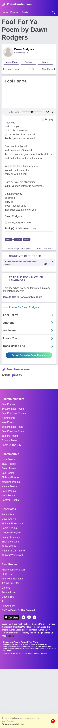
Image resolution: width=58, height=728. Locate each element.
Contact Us (19, 627)
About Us (6, 624)
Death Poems (9, 468)
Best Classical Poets (13, 431)
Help (29, 627)
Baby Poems (9, 463)
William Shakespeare (13, 523)
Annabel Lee (9, 592)
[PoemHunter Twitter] (29, 617)
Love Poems (8, 459)
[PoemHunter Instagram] (34, 617)
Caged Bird (8, 596)
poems (18, 239)
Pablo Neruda (9, 528)
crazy (26, 239)
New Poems (8, 418)
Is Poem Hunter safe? (39, 630)
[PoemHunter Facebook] (24, 617)
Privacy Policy (29, 633)
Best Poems (8, 404)
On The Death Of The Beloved (18, 610)
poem (8, 239)
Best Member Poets (12, 427)
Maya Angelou (9, 519)
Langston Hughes (11, 532)
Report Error (40, 627)
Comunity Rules (11, 633)
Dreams (6, 587)
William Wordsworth (13, 555)
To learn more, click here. (13, 724)
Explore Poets (9, 440)
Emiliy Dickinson (11, 537)
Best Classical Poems (14, 413)
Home (5, 12)
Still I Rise (7, 574)
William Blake (9, 546)
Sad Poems (8, 473)
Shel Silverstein (10, 541)
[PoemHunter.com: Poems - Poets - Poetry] (17, 4)
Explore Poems (10, 435)
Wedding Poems (11, 482)
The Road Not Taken (13, 578)
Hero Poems (8, 495)
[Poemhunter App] (11, 617)
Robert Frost (8, 514)
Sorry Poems (9, 491)
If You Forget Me (10, 583)
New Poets (8, 422)
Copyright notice (22, 624)
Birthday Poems (10, 477)
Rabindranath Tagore (13, 550)
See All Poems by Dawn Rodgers (29, 355)
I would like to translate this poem (22, 297)
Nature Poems (9, 486)
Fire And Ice (8, 605)
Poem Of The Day (11, 445)
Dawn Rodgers (24, 49)
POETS (17, 375)
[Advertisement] (29, 698)
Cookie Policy (38, 624)
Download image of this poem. (18, 248)
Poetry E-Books (10, 500)
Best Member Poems (13, 408)
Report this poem (45, 248)
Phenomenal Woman (13, 569)
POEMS (6, 375)
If (2, 601)
